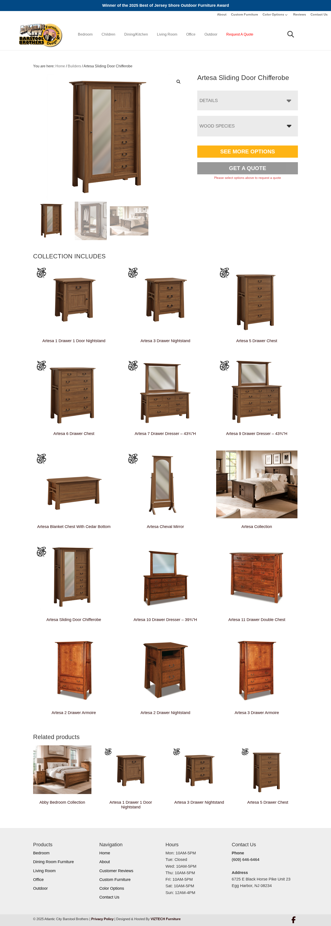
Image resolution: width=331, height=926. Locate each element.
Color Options (273, 14)
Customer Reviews (116, 871)
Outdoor (210, 34)
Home (104, 853)
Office (190, 34)
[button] (179, 82)
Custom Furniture (244, 14)
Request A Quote (239, 34)
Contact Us (319, 14)
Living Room (167, 34)
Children (108, 34)
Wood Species (217, 125)
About (222, 14)
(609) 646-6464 (245, 859)
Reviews (299, 14)
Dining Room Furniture (53, 862)
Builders (74, 66)
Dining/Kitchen (136, 34)
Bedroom (85, 34)
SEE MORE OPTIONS (247, 151)
